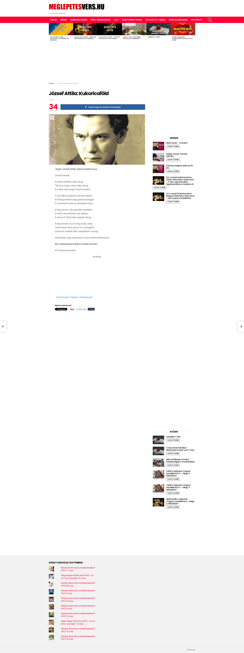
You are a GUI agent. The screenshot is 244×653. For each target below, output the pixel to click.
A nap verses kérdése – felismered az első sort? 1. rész (180, 448)
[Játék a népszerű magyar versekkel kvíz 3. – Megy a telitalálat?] (158, 474)
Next (194, 33)
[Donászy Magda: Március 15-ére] (158, 169)
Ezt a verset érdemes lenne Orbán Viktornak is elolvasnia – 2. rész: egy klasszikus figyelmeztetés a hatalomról (180, 181)
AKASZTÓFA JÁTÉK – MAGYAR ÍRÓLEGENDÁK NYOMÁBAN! (85, 37)
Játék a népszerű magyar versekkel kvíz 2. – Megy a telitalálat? (178, 487)
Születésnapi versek (132, 20)
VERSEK (63, 20)
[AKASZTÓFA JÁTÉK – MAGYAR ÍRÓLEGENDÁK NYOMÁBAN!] (85, 29)
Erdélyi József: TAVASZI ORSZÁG (176, 155)
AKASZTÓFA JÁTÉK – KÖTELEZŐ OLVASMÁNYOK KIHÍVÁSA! (59, 38)
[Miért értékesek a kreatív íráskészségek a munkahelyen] (158, 462)
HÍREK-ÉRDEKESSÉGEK (100, 20)
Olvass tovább (173, 146)
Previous (50, 33)
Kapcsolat (196, 20)
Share (52, 118)
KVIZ (116, 20)
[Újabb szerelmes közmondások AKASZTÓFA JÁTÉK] (183, 29)
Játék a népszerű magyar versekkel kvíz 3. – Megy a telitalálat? (178, 473)
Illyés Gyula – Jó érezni (176, 143)
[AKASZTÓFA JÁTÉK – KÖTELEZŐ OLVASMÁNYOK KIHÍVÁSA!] (61, 29)
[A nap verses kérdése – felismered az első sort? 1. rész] (158, 451)
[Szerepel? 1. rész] (158, 29)
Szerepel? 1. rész (154, 37)
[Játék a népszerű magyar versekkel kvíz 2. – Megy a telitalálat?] (158, 488)
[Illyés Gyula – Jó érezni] (158, 146)
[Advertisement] (122, 62)
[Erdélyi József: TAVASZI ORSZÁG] (158, 157)
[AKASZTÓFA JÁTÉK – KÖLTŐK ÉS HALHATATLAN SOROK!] (110, 29)
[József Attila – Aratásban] (3, 326)
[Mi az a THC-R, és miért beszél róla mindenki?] (134, 29)
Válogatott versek (155, 20)
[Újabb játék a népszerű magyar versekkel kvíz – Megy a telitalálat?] (158, 502)
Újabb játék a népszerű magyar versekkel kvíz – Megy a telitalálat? (180, 501)
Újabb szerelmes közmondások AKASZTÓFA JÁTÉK (182, 38)
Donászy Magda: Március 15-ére (180, 166)
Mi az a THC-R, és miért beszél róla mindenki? (132, 37)
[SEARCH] (210, 20)
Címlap (53, 20)
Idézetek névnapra (178, 20)
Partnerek (191, 650)
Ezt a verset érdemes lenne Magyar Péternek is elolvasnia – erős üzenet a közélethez (180, 195)
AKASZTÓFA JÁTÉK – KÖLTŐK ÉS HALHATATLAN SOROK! (109, 37)
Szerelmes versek (78, 20)
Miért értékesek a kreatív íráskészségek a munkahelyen (180, 460)
